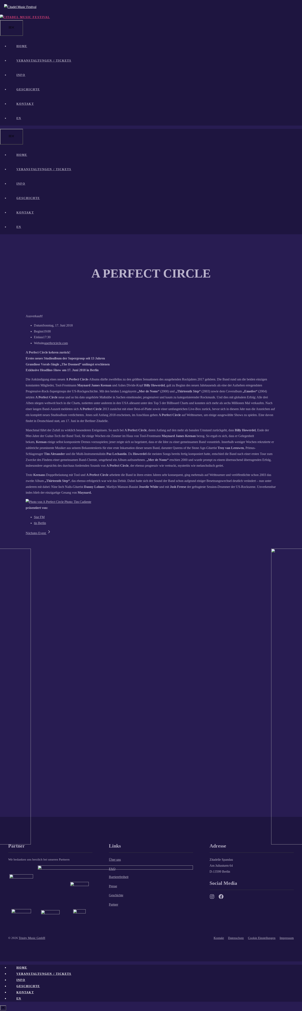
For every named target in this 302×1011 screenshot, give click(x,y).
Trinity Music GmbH (32, 938)
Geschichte (28, 89)
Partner (113, 904)
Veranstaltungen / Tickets (43, 60)
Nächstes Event (36, 533)
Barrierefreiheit (118, 877)
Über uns (115, 859)
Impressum (287, 938)
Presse (113, 886)
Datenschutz (236, 938)
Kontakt (25, 103)
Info (20, 75)
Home (21, 46)
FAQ (112, 869)
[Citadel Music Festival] (25, 17)
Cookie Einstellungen (261, 938)
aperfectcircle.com (56, 343)
